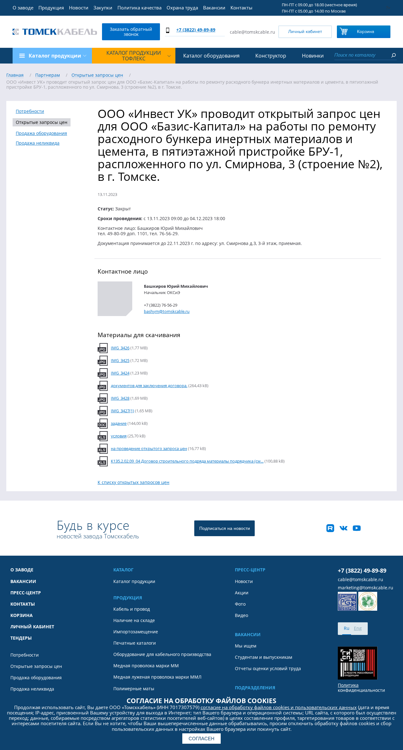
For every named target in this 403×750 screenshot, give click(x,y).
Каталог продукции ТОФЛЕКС (133, 56)
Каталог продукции (134, 581)
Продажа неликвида (38, 143)
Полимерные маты (133, 688)
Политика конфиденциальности (361, 688)
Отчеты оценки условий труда (268, 668)
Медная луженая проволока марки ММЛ (157, 677)
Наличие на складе (134, 620)
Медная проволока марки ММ (146, 665)
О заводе (23, 7)
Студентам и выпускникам (263, 657)
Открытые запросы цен (41, 122)
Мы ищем (245, 645)
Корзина (365, 31)
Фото (240, 604)
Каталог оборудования (211, 55)
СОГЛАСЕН (201, 738)
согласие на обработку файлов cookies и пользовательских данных (279, 707)
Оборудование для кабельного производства (162, 654)
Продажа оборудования (41, 133)
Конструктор (270, 55)
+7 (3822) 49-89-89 (195, 30)
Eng (358, 628)
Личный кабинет (305, 31)
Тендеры (21, 638)
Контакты (241, 7)
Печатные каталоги (134, 643)
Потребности (30, 111)
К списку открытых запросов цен (133, 482)
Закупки (103, 7)
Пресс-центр (25, 592)
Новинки (313, 55)
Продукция (51, 7)
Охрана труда (182, 7)
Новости (78, 7)
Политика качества (139, 7)
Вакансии (214, 7)
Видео (241, 615)
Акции (241, 592)
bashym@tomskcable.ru (167, 311)
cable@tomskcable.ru (252, 32)
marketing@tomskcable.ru (365, 587)
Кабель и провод (131, 609)
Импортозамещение (135, 631)
